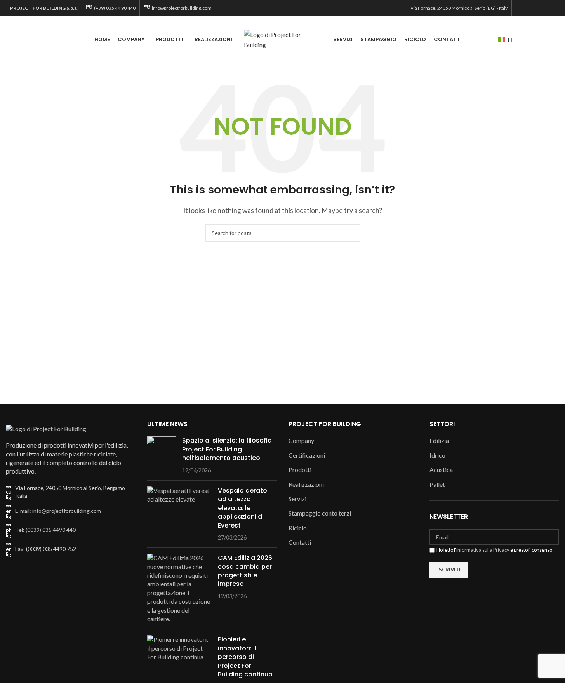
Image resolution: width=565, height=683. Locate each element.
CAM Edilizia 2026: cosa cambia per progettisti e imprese (246, 570)
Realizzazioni (306, 484)
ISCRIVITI (449, 569)
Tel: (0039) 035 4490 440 (45, 529)
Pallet (437, 484)
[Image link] (46, 428)
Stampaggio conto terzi (320, 513)
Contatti (300, 542)
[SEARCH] (351, 233)
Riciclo (298, 527)
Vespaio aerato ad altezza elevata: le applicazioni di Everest (242, 508)
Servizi (297, 498)
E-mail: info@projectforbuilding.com (58, 510)
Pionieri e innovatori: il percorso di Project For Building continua (245, 657)
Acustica (441, 469)
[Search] (556, 39)
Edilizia (439, 440)
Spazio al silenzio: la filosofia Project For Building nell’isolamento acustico (227, 449)
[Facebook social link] (520, 8)
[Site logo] (283, 38)
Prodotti (300, 469)
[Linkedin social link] (550, 8)
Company (301, 440)
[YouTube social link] (540, 8)
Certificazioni (307, 455)
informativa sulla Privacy (482, 550)
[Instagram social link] (530, 8)
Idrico (437, 455)
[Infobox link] (111, 8)
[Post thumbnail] (161, 455)
